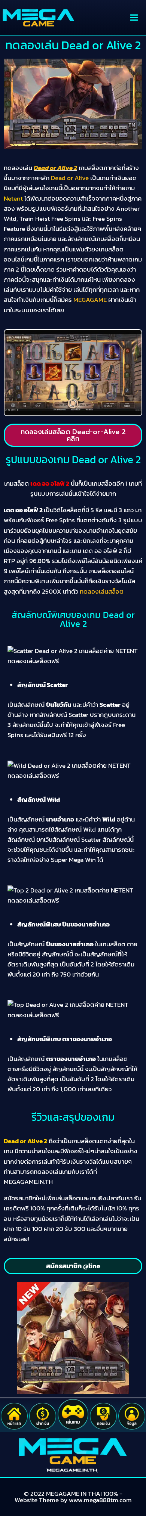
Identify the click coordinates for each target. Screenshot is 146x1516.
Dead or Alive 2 (55, 168)
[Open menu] (134, 17)
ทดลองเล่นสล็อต (102, 591)
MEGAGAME (90, 299)
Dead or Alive (70, 178)
